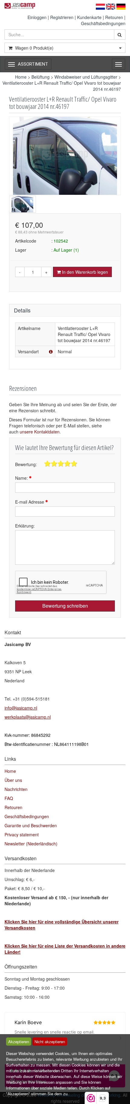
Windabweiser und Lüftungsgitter (85, 77)
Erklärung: (25, 526)
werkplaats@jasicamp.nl (28, 717)
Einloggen (37, 17)
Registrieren (61, 17)
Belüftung (40, 77)
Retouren (114, 17)
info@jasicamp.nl (21, 708)
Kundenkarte (89, 17)
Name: (22, 478)
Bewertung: (26, 464)
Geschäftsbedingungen (103, 23)
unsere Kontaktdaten (40, 432)
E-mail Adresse (30, 502)
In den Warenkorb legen (84, 272)
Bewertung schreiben (65, 605)
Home (21, 77)
